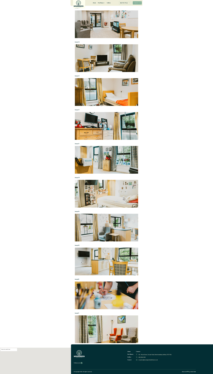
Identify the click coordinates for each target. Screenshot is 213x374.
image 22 (77, 109)
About (94, 2)
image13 (77, 313)
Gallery (109, 2)
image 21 (77, 143)
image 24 (77, 42)
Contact (129, 359)
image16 (77, 279)
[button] (101, 3)
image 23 (77, 75)
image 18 (77, 245)
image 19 (77, 211)
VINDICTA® (193, 371)
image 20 (77, 177)
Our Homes (101, 2)
